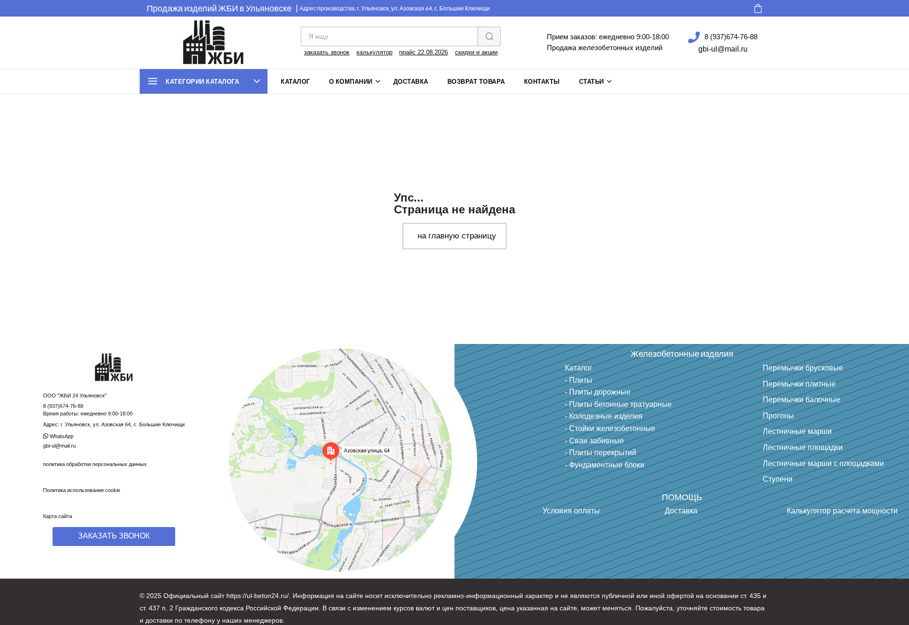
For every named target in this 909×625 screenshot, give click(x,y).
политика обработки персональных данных (95, 464)
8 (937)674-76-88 (731, 37)
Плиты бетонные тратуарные (620, 404)
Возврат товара (476, 81)
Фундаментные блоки (606, 465)
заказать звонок (326, 52)
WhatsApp (60, 436)
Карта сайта (57, 516)
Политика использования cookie (81, 490)
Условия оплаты (571, 511)
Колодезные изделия (605, 416)
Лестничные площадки (803, 447)
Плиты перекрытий (602, 453)
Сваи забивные (596, 441)
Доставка (410, 81)
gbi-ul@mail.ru (723, 49)
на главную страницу (457, 235)
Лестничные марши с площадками (823, 463)
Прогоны (778, 416)
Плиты (580, 380)
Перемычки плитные (799, 384)
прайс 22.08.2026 (423, 52)
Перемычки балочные (801, 400)
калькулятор (374, 52)
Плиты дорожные (600, 392)
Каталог (295, 81)
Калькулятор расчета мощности (842, 511)
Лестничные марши (797, 431)
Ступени (778, 479)
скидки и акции (476, 52)
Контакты (542, 81)
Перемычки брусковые (803, 368)
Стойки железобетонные (612, 428)
